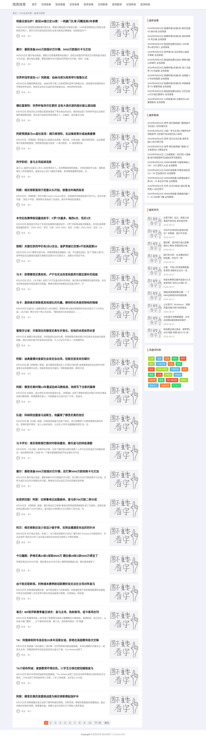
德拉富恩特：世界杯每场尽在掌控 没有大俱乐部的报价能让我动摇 (56, 105)
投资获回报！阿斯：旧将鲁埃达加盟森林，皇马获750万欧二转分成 (56, 499)
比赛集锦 (165, 385)
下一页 (98, 723)
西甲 (183, 358)
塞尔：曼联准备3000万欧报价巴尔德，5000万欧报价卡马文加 (53, 49)
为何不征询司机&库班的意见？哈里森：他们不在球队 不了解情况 (176, 233)
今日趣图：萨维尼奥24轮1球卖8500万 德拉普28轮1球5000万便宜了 (57, 555)
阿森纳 (178, 375)
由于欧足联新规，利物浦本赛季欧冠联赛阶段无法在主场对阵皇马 (55, 583)
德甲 (179, 364)
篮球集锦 (117, 4)
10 (90, 723)
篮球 (167, 358)
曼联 (151, 375)
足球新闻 (131, 4)
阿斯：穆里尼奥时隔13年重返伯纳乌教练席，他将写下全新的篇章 (55, 387)
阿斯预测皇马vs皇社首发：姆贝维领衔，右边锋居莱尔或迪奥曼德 (55, 133)
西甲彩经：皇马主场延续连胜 (34, 161)
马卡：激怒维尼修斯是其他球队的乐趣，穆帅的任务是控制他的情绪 (57, 302)
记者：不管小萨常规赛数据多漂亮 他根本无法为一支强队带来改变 (176, 270)
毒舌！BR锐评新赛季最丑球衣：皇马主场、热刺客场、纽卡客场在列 (57, 612)
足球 (151, 358)
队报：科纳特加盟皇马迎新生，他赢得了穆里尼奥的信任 (50, 415)
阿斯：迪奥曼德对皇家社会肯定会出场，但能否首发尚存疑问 (53, 358)
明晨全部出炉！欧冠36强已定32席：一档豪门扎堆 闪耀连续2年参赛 (57, 21)
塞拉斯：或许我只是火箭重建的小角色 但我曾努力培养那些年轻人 (176, 245)
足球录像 (74, 4)
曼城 (161, 380)
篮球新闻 (145, 4)
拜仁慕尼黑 (172, 380)
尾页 (107, 723)
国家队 (184, 380)
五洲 (159, 375)
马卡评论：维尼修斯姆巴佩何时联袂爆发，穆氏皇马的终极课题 (54, 443)
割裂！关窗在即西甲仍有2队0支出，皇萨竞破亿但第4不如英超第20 (56, 246)
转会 (151, 369)
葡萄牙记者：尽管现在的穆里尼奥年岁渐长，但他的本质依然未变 (55, 330)
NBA (175, 358)
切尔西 (152, 380)
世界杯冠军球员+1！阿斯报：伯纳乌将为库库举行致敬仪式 (51, 77)
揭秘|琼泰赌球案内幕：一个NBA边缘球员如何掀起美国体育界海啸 (176, 295)
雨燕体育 (19, 4)
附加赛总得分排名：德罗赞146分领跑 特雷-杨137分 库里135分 (176, 332)
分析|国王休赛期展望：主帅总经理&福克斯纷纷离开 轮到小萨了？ (176, 320)
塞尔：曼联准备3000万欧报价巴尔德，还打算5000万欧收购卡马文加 (57, 471)
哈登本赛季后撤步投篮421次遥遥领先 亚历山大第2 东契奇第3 (176, 282)
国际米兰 (153, 385)
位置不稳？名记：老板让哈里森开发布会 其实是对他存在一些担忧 (176, 220)
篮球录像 (88, 4)
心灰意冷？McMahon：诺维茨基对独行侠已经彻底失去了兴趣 (176, 307)
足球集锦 (103, 4)
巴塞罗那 (175, 369)
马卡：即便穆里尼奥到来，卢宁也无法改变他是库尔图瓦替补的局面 (57, 274)
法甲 (185, 369)
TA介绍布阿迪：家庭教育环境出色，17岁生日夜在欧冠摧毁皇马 (54, 668)
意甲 (151, 364)
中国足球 (161, 364)
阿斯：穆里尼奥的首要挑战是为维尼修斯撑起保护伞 (47, 696)
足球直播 (46, 4)
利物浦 (168, 375)
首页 (34, 4)
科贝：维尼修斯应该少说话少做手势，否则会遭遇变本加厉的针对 (55, 527)
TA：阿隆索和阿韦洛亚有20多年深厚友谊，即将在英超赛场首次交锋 (57, 640)
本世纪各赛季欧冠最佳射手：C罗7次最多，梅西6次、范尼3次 (53, 218)
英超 (159, 358)
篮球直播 (60, 4)
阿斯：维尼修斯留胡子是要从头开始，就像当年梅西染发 (50, 190)
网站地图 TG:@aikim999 (113, 734)
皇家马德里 (162, 369)
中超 (171, 364)
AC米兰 (176, 385)
